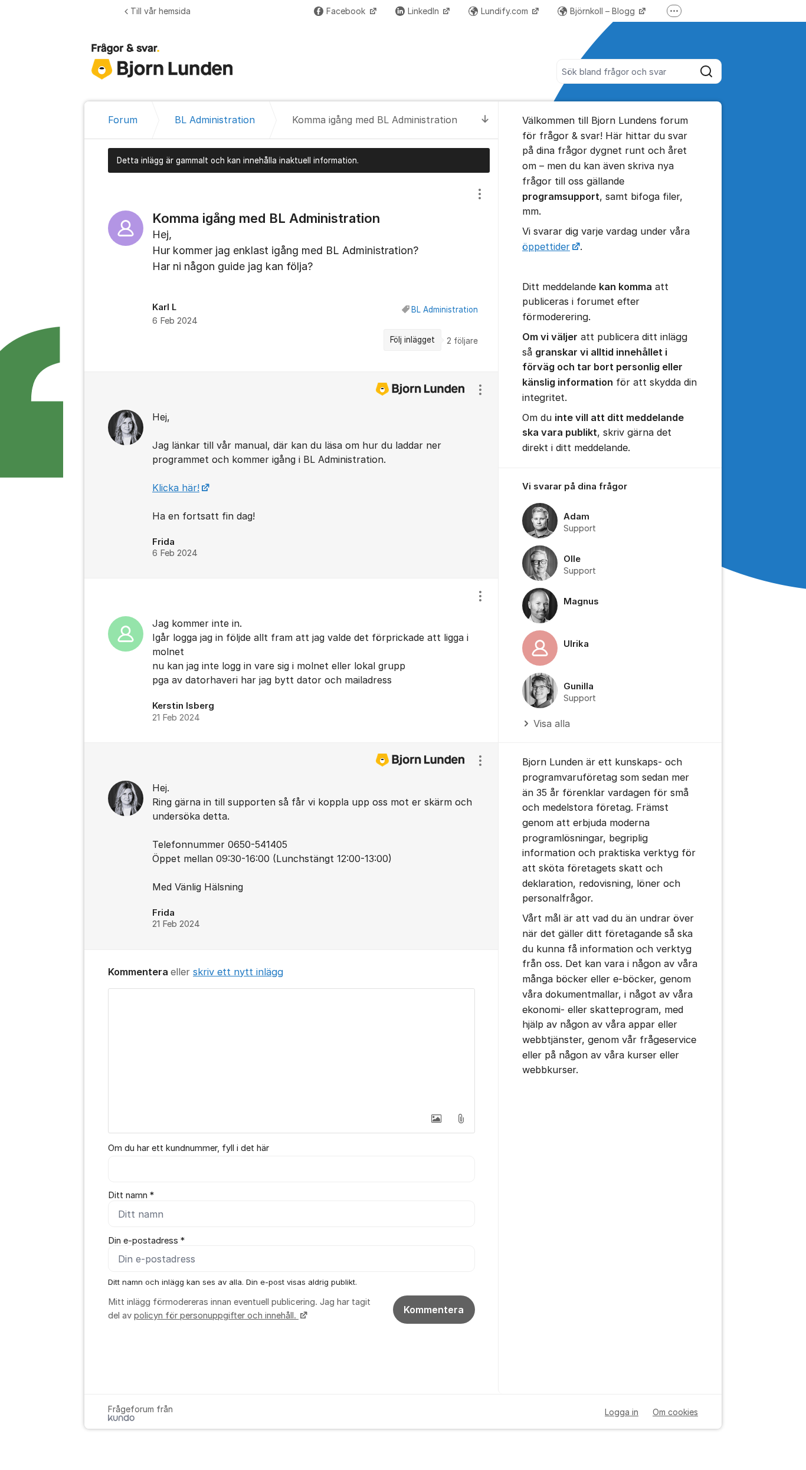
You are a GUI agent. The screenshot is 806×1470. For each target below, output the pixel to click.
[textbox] (291, 1048)
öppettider (546, 246)
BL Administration (444, 309)
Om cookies (675, 1412)
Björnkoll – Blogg (603, 11)
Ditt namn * (131, 1195)
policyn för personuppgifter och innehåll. (216, 1315)
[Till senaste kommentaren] (485, 120)
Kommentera (434, 1310)
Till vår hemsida (160, 11)
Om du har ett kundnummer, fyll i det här (188, 1148)
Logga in (621, 1412)
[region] (291, 272)
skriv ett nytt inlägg (238, 972)
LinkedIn (424, 11)
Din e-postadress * (146, 1240)
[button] (436, 1118)
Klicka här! (175, 488)
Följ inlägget (412, 339)
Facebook (347, 11)
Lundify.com (505, 11)
